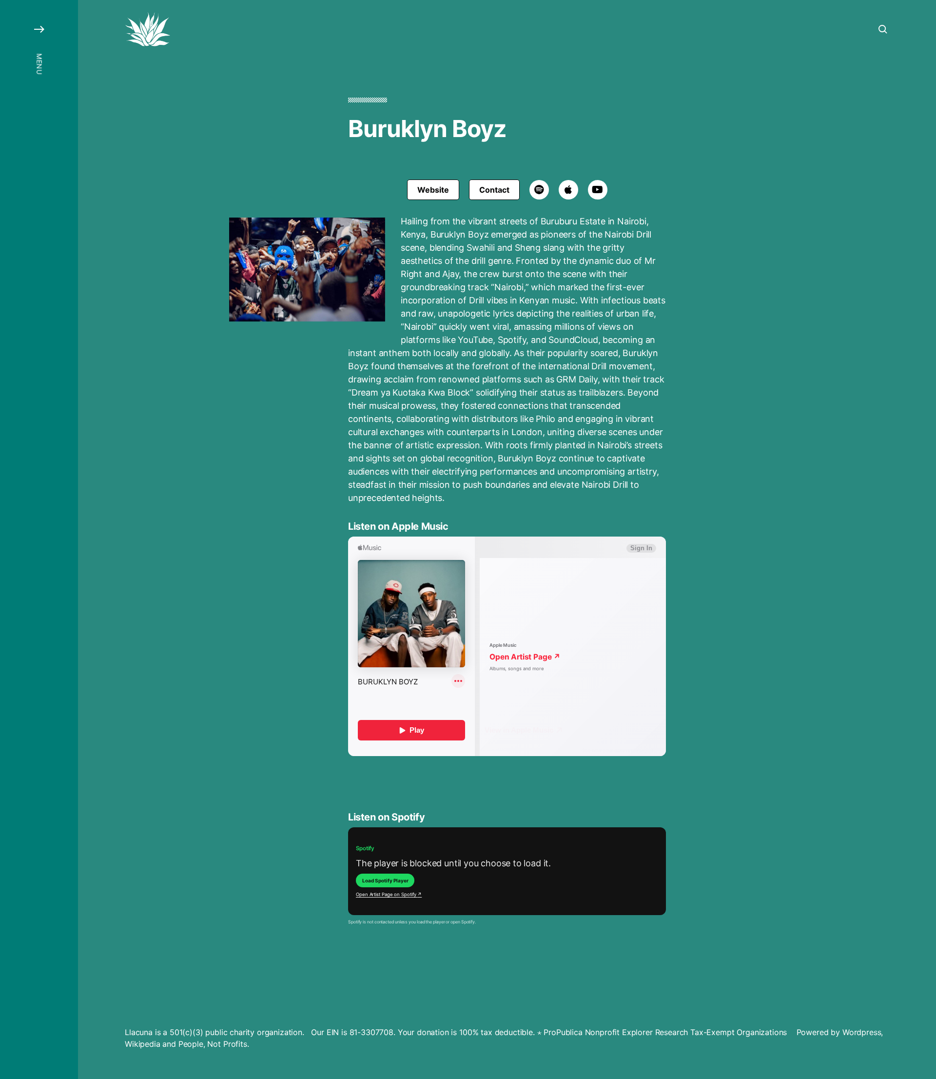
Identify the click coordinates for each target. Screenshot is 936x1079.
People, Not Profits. (213, 1044)
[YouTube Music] (597, 190)
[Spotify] (539, 190)
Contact (494, 190)
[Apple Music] (568, 190)
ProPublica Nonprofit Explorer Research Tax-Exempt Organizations (665, 1032)
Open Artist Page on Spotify (389, 894)
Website (433, 190)
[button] (39, 539)
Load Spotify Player (385, 880)
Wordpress (861, 1032)
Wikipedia (142, 1044)
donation (433, 1032)
